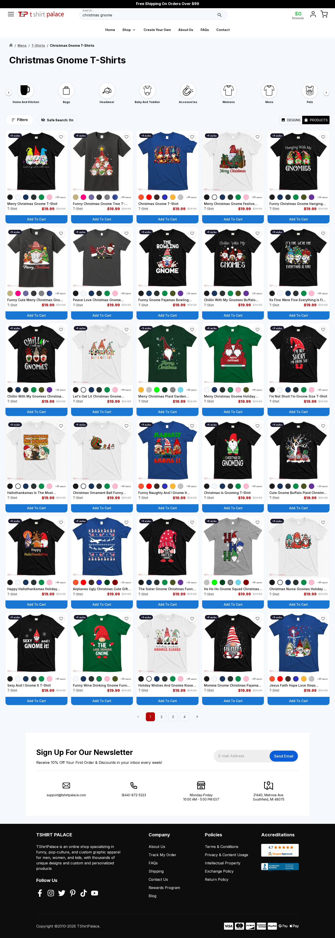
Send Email (283, 756)
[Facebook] (40, 893)
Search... (88, 10)
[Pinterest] (72, 893)
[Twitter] (61, 893)
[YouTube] (94, 893)
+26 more (322, 197)
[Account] (313, 15)
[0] (324, 15)
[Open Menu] (10, 15)
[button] (61, 137)
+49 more (60, 197)
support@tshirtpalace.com (66, 795)
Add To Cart (36, 219)
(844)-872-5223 (133, 795)
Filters (22, 120)
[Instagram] (50, 893)
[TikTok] (83, 893)
